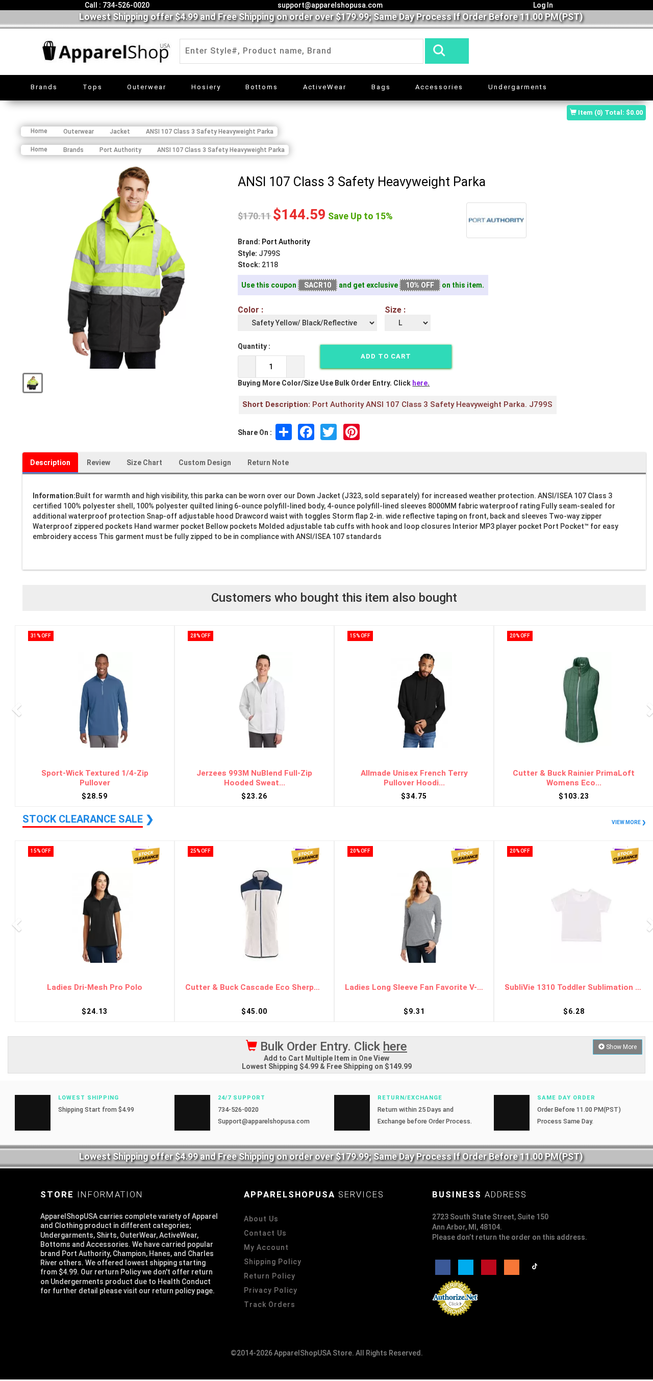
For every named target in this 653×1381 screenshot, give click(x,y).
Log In (542, 5)
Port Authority (286, 242)
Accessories (439, 87)
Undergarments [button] (517, 87)
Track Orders (269, 1304)
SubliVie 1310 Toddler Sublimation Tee (574, 987)
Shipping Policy (273, 1262)
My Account (266, 1247)
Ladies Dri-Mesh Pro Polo (94, 987)
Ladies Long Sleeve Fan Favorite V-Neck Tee (414, 987)
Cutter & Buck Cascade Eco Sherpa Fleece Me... (254, 987)
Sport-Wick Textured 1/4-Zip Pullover (94, 778)
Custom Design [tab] (205, 462)
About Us (261, 1219)
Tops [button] (93, 87)
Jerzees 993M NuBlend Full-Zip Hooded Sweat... (254, 778)
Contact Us (265, 1233)
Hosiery (206, 87)
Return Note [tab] (268, 462)
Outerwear (146, 87)
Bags (381, 87)
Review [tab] (98, 462)
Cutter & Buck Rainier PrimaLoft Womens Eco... (574, 778)
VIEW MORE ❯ (629, 822)
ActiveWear (324, 87)
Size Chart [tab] (144, 462)
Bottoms (261, 87)
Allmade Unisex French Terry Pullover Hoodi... (414, 778)
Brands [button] (44, 87)
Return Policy (269, 1276)
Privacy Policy (270, 1290)
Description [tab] (50, 462)
